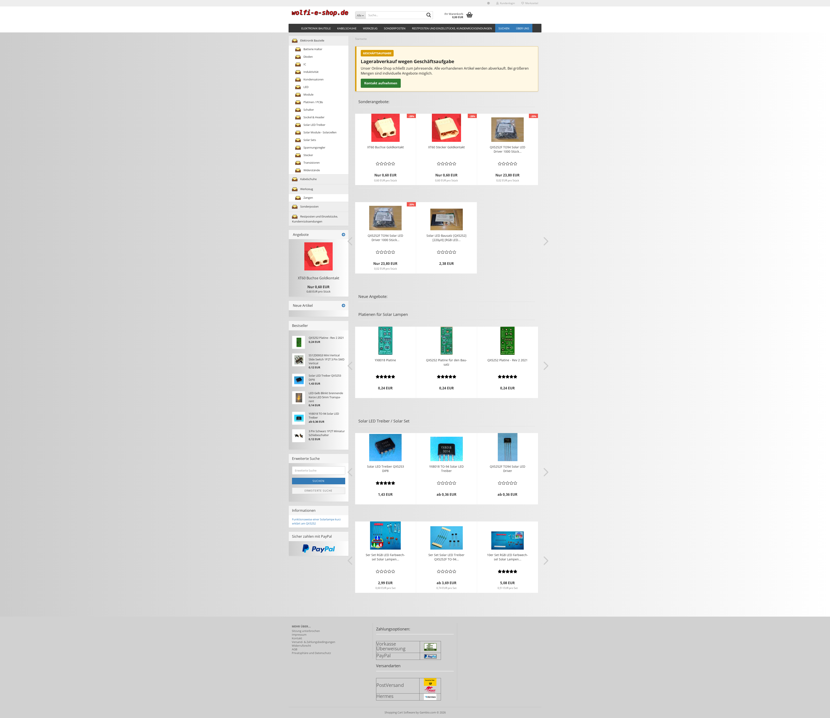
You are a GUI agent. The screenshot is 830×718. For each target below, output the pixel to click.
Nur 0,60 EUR (318, 287)
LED (305, 87)
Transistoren (311, 163)
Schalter (308, 110)
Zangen (308, 198)
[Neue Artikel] (343, 305)
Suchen (503, 28)
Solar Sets (309, 140)
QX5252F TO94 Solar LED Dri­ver (507, 468)
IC (304, 64)
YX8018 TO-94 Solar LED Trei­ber (446, 468)
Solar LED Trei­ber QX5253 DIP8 (385, 468)
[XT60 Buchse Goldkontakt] (318, 256)
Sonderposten (394, 28)
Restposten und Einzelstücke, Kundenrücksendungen (452, 28)
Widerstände (311, 170)
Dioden (308, 57)
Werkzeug (370, 28)
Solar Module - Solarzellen (320, 132)
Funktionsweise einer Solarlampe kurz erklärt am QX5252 (316, 521)
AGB (294, 649)
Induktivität (311, 72)
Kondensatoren (313, 79)
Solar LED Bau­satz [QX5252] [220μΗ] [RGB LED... (446, 237)
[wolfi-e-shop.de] (320, 12)
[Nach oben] (818, 711)
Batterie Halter (312, 49)
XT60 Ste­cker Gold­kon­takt (446, 147)
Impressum (299, 634)
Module (308, 94)
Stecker (308, 155)
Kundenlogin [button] (507, 3)
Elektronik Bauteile (316, 28)
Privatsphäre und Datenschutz (311, 653)
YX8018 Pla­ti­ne (385, 360)
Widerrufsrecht (301, 645)
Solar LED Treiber (314, 125)
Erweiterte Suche (318, 491)
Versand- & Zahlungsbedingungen (313, 642)
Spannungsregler (314, 147)
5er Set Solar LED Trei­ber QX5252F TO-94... (446, 557)
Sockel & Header (313, 117)
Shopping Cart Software (400, 712)
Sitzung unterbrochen (306, 631)
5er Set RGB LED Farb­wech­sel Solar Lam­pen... (385, 557)
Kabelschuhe (346, 28)
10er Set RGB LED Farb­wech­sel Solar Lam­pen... (507, 557)
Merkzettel (531, 3)
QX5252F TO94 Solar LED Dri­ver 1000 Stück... (507, 149)
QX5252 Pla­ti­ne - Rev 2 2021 (507, 360)
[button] (488, 3)
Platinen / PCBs (313, 102)
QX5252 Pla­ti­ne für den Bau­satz (446, 362)
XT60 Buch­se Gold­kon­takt (385, 147)
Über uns (522, 28)
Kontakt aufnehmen (380, 83)
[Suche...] (429, 15)
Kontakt (297, 638)
